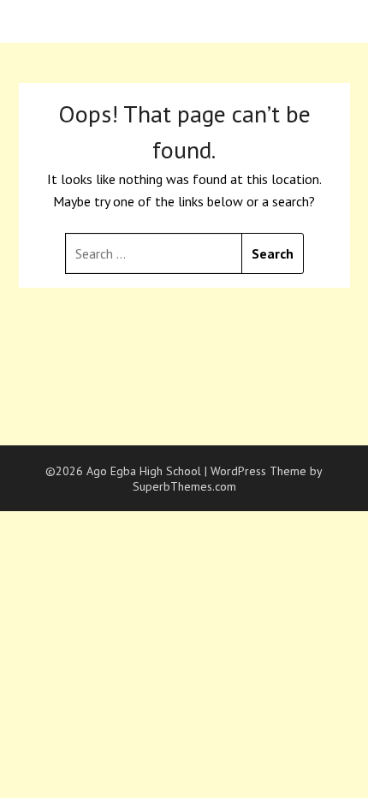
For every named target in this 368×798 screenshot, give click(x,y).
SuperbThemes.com (184, 486)
